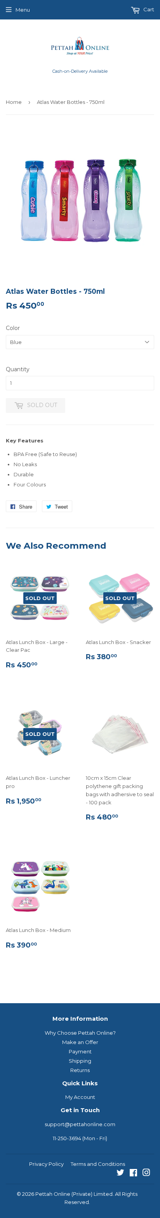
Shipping (80, 1061)
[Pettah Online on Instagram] (146, 1174)
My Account (80, 1097)
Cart (148, 9)
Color (13, 328)
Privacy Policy (46, 1164)
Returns (80, 1070)
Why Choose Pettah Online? (80, 1033)
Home (14, 102)
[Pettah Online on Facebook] (133, 1174)
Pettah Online (52, 1194)
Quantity (18, 369)
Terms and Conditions (98, 1164)
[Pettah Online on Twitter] (120, 1174)
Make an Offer (80, 1042)
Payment (80, 1051)
